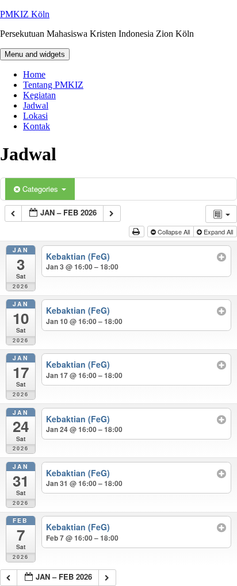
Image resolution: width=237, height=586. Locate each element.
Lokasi (35, 116)
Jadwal (35, 105)
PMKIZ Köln (24, 14)
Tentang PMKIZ (53, 85)
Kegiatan (39, 95)
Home (34, 74)
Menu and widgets (35, 54)
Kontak (36, 126)
